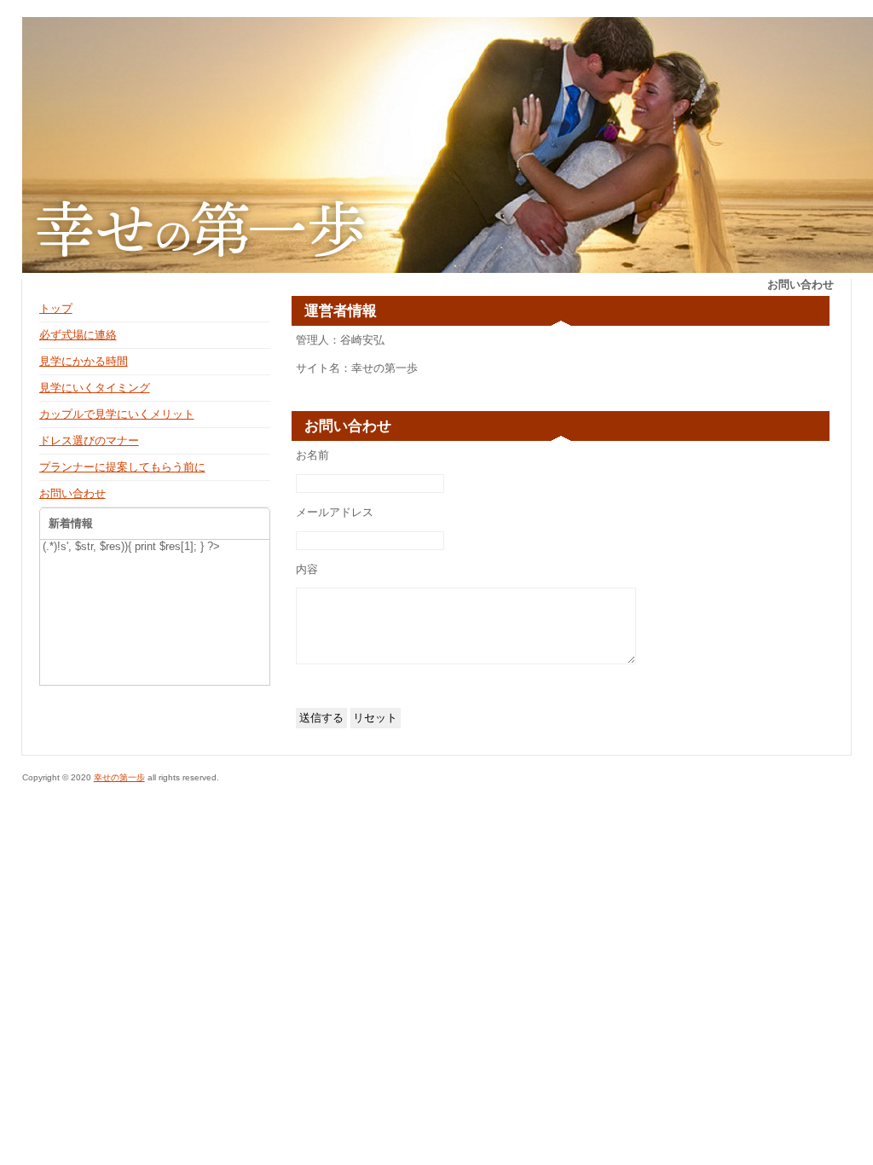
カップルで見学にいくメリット (116, 414)
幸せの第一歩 (119, 777)
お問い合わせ (72, 493)
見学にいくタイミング (94, 387)
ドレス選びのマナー (89, 440)
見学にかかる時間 (83, 361)
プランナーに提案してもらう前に (122, 467)
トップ (55, 308)
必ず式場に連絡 (78, 334)
